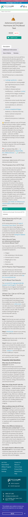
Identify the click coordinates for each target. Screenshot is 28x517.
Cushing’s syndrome (11, 80)
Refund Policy (18, 471)
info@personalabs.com (20, 1)
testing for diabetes (19, 234)
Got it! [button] (12, 513)
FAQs (15, 473)
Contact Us (17, 462)
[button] (21, 6)
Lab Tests (4, 462)
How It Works (5, 464)
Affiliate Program (6, 467)
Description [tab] (6, 46)
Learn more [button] (6, 510)
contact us (10, 350)
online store (17, 304)
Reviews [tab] (16, 53)
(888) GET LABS (17, 3)
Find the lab (9, 331)
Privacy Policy (18, 469)
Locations (4, 469)
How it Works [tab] (7, 53)
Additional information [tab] (10, 50)
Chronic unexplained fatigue (13, 109)
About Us (17, 464)
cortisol (23, 91)
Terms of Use (18, 467)
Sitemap (3, 471)
